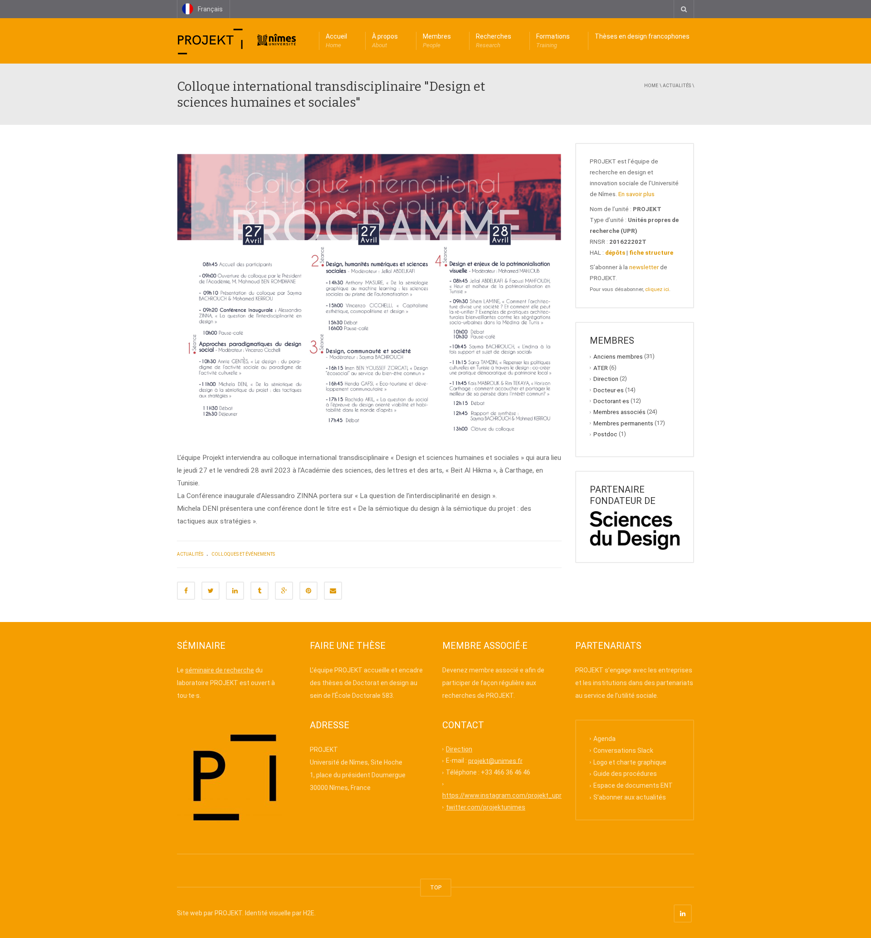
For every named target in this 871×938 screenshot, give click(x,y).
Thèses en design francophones (642, 36)
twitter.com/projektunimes (485, 807)
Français (210, 9)
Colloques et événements (243, 554)
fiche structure (651, 252)
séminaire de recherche (219, 670)
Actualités (677, 86)
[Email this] (333, 591)
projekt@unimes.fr (495, 760)
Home (651, 86)
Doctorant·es (611, 401)
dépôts (615, 252)
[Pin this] (308, 591)
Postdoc (605, 434)
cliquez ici (657, 289)
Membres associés (619, 412)
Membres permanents (623, 423)
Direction (605, 378)
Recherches (493, 41)
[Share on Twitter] (210, 591)
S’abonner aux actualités (629, 797)
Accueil (336, 41)
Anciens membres (618, 356)
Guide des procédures (625, 773)
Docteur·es (608, 389)
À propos (385, 41)
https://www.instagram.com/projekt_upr (502, 795)
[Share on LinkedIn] (235, 591)
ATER (600, 367)
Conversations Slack (623, 750)
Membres (437, 41)
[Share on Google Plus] (284, 591)
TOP (435, 887)
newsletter (644, 267)
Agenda (604, 738)
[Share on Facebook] (186, 591)
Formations (553, 41)
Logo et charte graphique (629, 761)
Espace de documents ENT (633, 785)
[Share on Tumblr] (259, 591)
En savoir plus (636, 194)
